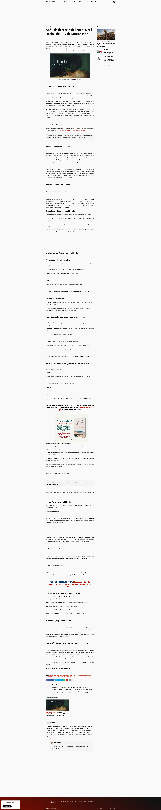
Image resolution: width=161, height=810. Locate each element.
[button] (111, 2)
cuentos (67, 675)
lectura (55, 676)
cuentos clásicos (73, 675)
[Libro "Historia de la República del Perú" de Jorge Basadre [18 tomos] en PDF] (100, 51)
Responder (49, 738)
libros (62, 676)
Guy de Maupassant (50, 676)
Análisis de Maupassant (53, 26)
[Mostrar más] (72, 680)
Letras (59, 676)
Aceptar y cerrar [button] (7, 806)
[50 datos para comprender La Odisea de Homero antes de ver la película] (106, 34)
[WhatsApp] (64, 680)
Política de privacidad (110, 808)
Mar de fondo (50, 2)
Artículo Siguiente (89, 773)
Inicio (47, 26)
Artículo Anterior (49, 773)
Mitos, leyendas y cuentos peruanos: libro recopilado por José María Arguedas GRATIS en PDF (109, 59)
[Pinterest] (67, 680)
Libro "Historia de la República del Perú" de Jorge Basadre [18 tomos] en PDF (109, 51)
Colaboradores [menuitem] (86, 1)
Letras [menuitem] (71, 1)
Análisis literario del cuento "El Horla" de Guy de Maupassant (55, 714)
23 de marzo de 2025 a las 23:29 (55, 724)
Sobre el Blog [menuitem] (94, 1)
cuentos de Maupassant (82, 675)
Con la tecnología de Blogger (104, 65)
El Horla (89, 675)
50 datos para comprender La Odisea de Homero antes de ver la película (106, 45)
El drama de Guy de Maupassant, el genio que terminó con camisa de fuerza (70, 584)
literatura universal (68, 676)
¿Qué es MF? (102, 808)
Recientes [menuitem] (59, 1)
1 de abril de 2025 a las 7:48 (58, 744)
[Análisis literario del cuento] (57, 705)
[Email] (70, 680)
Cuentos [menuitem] (66, 1)
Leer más (14, 803)
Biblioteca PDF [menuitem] (77, 1)
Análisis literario (62, 675)
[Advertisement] (80, 15)
